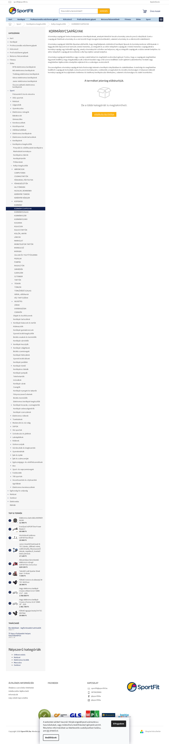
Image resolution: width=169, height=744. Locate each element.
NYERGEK (18, 251)
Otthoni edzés (19, 655)
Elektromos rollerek (20, 416)
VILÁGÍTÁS (18, 301)
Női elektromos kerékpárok (24, 70)
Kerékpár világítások (21, 348)
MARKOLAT (18, 240)
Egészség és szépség (19, 490)
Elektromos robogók (21, 112)
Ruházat (16, 101)
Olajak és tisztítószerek (22, 315)
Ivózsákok (17, 380)
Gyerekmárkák (18, 451)
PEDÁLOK (18, 258)
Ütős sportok (18, 98)
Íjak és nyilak (18, 455)
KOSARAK (18, 223)
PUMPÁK (17, 262)
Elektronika (14, 501)
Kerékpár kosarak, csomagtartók (26, 405)
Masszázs (18, 662)
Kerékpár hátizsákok (21, 355)
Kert (11, 38)
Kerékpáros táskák (20, 369)
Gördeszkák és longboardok (24, 448)
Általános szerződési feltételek (21, 688)
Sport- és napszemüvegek (23, 469)
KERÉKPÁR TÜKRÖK (22, 194)
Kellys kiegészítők (20, 165)
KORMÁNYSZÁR (20, 215)
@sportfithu (96, 696)
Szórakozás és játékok (22, 433)
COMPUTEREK (19, 173)
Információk (13, 694)
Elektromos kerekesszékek (24, 487)
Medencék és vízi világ (22, 423)
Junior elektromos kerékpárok (25, 81)
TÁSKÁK (17, 283)
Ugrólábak (17, 483)
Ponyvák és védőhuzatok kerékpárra (28, 148)
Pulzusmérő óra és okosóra (24, 94)
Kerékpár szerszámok (22, 412)
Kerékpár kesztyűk (20, 344)
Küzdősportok (18, 126)
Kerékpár (13, 42)
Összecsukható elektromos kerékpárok (24, 86)
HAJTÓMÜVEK (19, 187)
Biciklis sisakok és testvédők (24, 337)
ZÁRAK (17, 305)
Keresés (68, 11)
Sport (12, 90)
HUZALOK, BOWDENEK (23, 190)
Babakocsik (17, 115)
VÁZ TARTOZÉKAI (21, 298)
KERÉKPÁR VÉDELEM (22, 198)
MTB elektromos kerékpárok (24, 67)
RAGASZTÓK (19, 265)
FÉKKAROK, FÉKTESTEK (23, 180)
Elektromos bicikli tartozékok (24, 137)
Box (14, 466)
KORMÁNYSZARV (20, 219)
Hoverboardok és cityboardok (25, 480)
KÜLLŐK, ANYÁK (20, 233)
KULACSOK (18, 226)
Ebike (12, 63)
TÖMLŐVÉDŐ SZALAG (22, 290)
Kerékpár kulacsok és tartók (24, 323)
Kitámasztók (18, 326)
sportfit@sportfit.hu (99, 688)
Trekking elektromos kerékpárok (26, 74)
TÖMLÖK (17, 287)
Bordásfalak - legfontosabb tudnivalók (25, 628)
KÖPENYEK (18, 201)
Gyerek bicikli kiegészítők (23, 333)
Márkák (13, 505)
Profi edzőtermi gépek (19, 52)
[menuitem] (10, 19)
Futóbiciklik (17, 473)
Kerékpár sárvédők (21, 340)
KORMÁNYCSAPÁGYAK (23, 208)
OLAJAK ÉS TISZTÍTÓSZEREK (25, 255)
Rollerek (16, 440)
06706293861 (96, 692)
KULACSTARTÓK (20, 230)
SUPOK (15, 426)
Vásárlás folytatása (104, 114)
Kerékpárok (17, 140)
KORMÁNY (18, 205)
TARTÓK (17, 280)
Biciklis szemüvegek (21, 351)
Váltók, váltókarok (21, 294)
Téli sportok (17, 476)
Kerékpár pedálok (20, 362)
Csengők (16, 387)
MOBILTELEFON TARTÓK (23, 244)
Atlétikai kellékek (19, 130)
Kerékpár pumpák (20, 373)
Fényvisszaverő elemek (22, 394)
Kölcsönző (14, 49)
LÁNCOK (17, 237)
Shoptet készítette (153, 731)
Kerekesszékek (19, 122)
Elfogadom (118, 723)
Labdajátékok (18, 437)
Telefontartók (18, 376)
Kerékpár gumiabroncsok (23, 330)
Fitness (13, 60)
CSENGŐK (18, 312)
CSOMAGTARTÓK (21, 176)
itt (48, 730)
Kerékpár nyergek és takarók (25, 390)
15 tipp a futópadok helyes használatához (20, 634)
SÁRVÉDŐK (18, 269)
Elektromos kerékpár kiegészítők (26, 401)
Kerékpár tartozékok (21, 319)
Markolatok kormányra (22, 151)
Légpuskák (17, 105)
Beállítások (51, 737)
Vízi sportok (17, 430)
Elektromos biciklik (21, 660)
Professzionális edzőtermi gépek (23, 45)
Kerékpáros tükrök (20, 155)
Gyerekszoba (18, 108)
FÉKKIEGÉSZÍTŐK (21, 183)
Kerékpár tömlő (19, 366)
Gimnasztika (17, 119)
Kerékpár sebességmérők (23, 408)
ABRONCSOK (19, 169)
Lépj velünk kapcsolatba (18, 698)
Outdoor (13, 498)
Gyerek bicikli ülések (21, 358)
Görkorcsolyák (18, 444)
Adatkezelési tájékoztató (19, 691)
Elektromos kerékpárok (22, 133)
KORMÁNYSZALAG (21, 212)
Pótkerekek (18, 162)
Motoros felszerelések (19, 56)
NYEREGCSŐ (19, 248)
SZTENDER (18, 276)
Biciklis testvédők (20, 398)
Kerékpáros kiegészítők (22, 144)
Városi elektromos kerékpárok (25, 77)
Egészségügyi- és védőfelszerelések (28, 462)
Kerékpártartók (19, 158)
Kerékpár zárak (19, 383)
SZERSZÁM (18, 273)
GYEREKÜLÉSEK (20, 308)
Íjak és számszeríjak (21, 458)
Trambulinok (17, 419)
